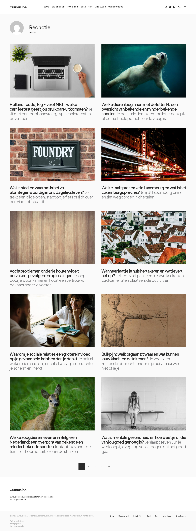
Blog (112, 516)
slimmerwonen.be (17, 526)
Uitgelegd (167, 516)
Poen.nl (79, 516)
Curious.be (18, 7)
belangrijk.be (15, 524)
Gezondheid (123, 516)
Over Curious (181, 516)
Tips (156, 516)
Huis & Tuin (137, 516)
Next (110, 466)
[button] (170, 7)
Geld (148, 516)
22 (102, 466)
